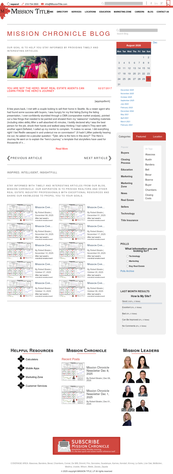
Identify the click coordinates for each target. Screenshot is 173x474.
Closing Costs (149, 196)
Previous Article (26, 158)
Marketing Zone (122, 11)
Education (104, 11)
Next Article (96, 158)
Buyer (148, 184)
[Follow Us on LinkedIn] (156, 3)
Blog (150, 11)
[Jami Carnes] (128, 362)
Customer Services (36, 385)
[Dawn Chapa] (143, 390)
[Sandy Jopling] (128, 376)
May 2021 (125, 114)
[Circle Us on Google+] (161, 3)
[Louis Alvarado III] (143, 376)
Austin (148, 159)
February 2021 (127, 124)
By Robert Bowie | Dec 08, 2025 (98, 379)
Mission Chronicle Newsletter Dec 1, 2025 (97, 393)
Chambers (150, 189)
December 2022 (127, 111)
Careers (139, 11)
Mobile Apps (32, 368)
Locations (90, 11)
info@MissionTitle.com (56, 4)
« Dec (154, 42)
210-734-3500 (31, 4)
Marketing (134, 261)
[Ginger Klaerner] (128, 405)
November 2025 (127, 93)
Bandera (149, 164)
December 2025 (127, 89)
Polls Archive (127, 271)
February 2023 (127, 107)
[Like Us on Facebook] (151, 3)
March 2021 (125, 121)
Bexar (148, 174)
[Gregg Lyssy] (143, 405)
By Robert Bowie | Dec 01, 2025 (98, 402)
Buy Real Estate (137, 266)
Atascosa (150, 154)
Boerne (149, 179)
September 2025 (127, 100)
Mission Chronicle (86, 350)
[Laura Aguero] (128, 390)
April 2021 (125, 117)
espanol (15, 4)
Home (50, 11)
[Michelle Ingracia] (128, 419)
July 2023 (125, 103)
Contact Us (163, 11)
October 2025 (126, 97)
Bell (147, 169)
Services (76, 11)
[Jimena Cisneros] (143, 362)
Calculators (32, 359)
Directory (62, 11)
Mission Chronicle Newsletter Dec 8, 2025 (97, 370)
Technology (134, 256)
